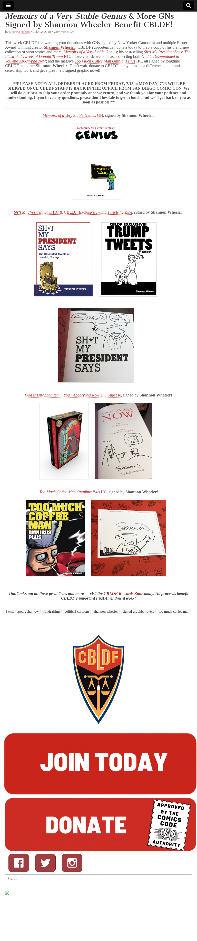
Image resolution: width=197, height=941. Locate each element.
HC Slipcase (73, 395)
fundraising (51, 611)
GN (73, 115)
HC (73, 492)
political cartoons (76, 611)
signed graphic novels (138, 611)
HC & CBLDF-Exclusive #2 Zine (73, 212)
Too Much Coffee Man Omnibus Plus (105, 61)
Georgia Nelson (19, 32)
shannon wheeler (106, 611)
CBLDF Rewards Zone (123, 593)
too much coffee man (174, 611)
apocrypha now (28, 611)
